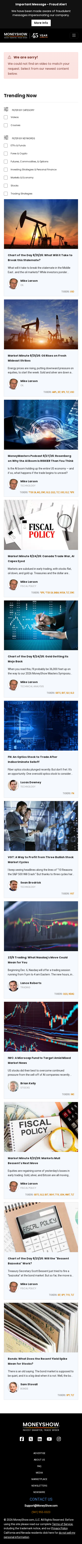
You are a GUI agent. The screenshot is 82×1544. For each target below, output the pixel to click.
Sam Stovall (29, 1384)
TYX (57, 1194)
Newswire (39, 1492)
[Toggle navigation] (74, 35)
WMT (67, 1194)
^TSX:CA (32, 492)
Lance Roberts (30, 983)
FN (73, 793)
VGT (72, 893)
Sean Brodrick (30, 882)
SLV (67, 693)
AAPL (54, 392)
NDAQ (71, 994)
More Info (41, 23)
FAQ (39, 1466)
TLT (67, 392)
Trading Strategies (21, 193)
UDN (62, 1194)
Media (39, 1472)
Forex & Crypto (19, 153)
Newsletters (39, 1485)
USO (72, 291)
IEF (59, 392)
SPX (63, 392)
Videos (15, 117)
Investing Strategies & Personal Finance (33, 169)
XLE (67, 492)
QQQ (53, 492)
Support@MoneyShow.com (41, 1505)
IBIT (63, 693)
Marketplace (39, 1479)
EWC (43, 492)
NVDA (62, 592)
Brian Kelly (28, 1083)
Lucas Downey (30, 782)
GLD (48, 492)
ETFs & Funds (18, 145)
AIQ (38, 492)
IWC (72, 1094)
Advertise (39, 1453)
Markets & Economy (22, 177)
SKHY (51, 1194)
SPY (63, 1295)
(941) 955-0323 (41, 1512)
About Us (39, 1459)
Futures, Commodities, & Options (29, 161)
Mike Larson (29, 281)
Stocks (14, 185)
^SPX (72, 492)
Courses (15, 125)
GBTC (58, 693)
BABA (56, 592)
